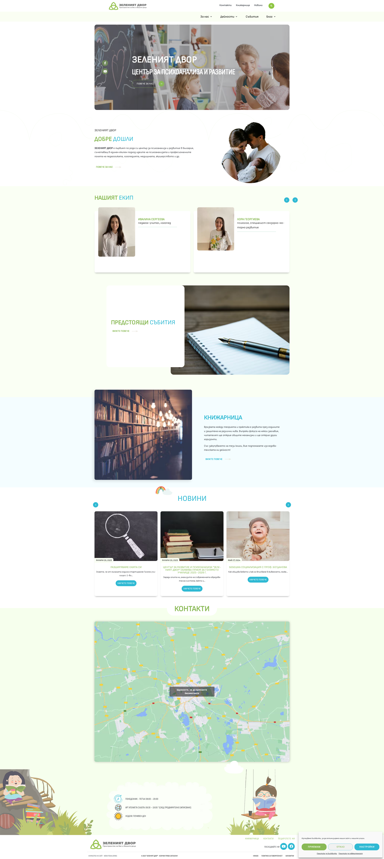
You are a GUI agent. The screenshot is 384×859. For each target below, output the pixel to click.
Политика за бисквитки (327, 853)
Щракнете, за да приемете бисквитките (192, 691)
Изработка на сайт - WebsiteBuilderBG (102, 856)
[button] (262, 97)
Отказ (341, 847)
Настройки (367, 847)
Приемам (314, 847)
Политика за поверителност (351, 853)
